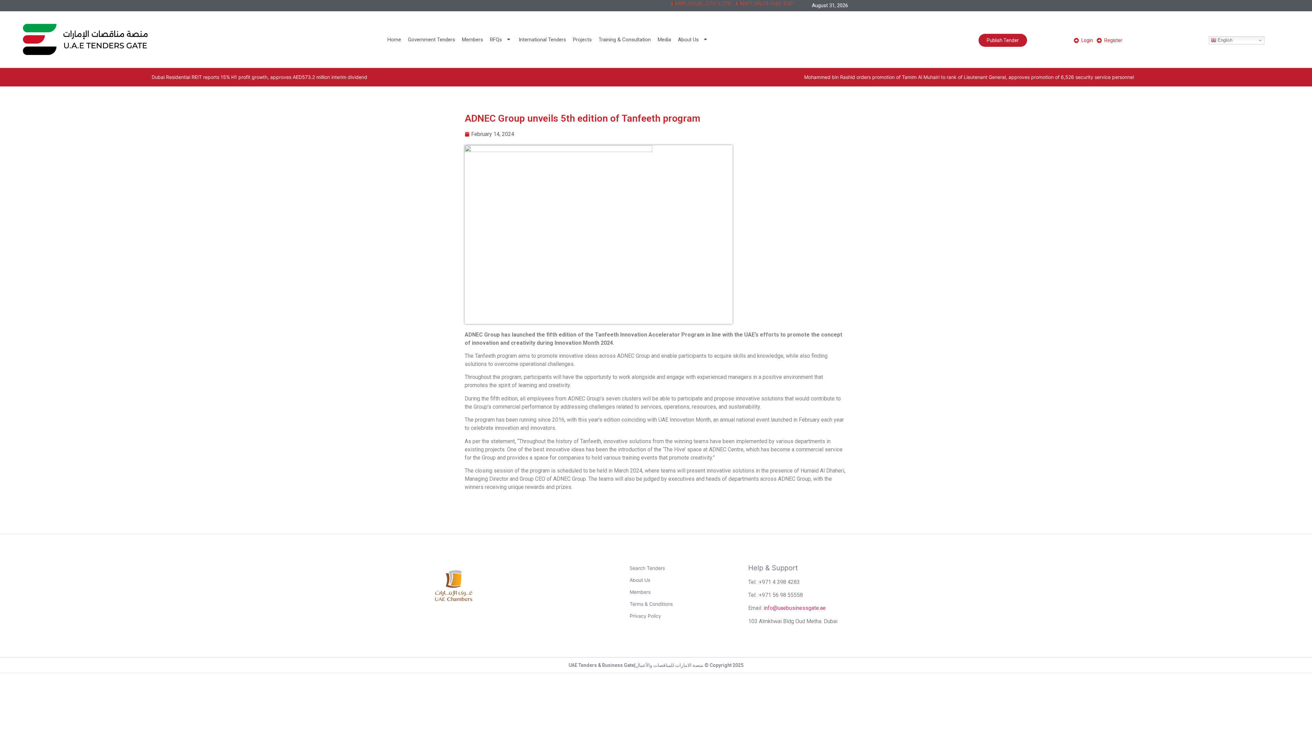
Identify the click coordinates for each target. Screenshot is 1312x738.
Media (664, 40)
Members (472, 40)
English (1224, 40)
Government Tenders (431, 40)
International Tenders (542, 40)
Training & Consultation (625, 40)
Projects (582, 40)
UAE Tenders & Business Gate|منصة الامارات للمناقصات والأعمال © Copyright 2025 (656, 665)
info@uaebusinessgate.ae (795, 608)
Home (394, 40)
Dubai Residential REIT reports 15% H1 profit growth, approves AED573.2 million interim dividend (133, 77)
